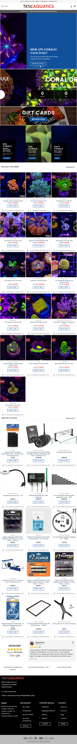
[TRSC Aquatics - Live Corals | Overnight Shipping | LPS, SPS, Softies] (38, 6)
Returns (44, 715)
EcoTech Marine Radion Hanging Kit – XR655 (64, 538)
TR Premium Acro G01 (12, 405)
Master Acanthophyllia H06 (38, 241)
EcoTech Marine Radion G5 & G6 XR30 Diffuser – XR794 (38, 624)
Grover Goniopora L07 (38, 201)
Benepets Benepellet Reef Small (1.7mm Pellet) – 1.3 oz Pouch (38, 538)
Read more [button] (33, 659)
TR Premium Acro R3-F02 (12, 281)
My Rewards (27, 711)
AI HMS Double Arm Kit (64, 452)
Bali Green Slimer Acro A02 (64, 364)
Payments (45, 707)
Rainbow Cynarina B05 (38, 281)
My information (28, 715)
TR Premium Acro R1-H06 (12, 322)
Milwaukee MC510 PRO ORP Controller (38, 496)
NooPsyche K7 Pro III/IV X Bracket (64, 624)
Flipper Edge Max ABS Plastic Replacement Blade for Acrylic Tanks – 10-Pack (12, 538)
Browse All (70, 167)
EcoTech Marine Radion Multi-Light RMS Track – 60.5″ (64, 496)
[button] (4, 6)
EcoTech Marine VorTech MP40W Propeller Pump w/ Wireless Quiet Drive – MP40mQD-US (38, 454)
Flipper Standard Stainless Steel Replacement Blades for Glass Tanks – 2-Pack (38, 582)
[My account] (71, 6)
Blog (62, 715)
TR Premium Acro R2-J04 (13, 241)
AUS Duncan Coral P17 (64, 201)
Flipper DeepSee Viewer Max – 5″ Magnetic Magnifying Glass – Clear (13, 625)
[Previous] (4, 41)
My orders (26, 707)
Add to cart (13, 206)
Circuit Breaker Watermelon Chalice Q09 (13, 364)
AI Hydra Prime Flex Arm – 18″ (13, 495)
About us (64, 707)
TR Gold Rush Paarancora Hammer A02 (64, 281)
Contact (64, 718)
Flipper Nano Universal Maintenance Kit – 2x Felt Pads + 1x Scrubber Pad (13, 454)
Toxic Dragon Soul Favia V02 (38, 364)
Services (64, 711)
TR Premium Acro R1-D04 (64, 241)
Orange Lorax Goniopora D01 (13, 201)
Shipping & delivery (48, 711)
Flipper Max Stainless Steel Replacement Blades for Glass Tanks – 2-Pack (64, 582)
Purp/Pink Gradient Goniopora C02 (64, 323)
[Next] (73, 41)
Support (45, 718)
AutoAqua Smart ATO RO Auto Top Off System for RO (12, 581)
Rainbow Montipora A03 (38, 322)
